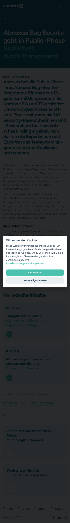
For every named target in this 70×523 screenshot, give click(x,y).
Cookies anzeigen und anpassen (25, 263)
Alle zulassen (35, 272)
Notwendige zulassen (35, 280)
